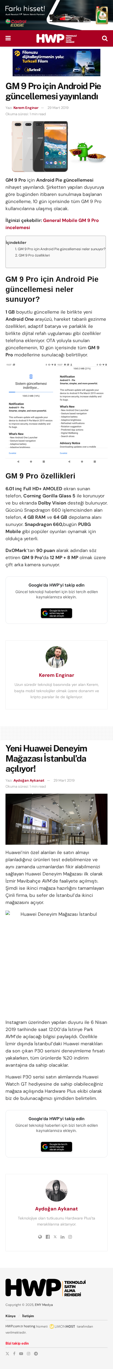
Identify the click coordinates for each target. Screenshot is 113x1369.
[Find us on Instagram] (28, 1354)
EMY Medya (44, 1305)
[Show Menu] (8, 38)
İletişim (28, 1316)
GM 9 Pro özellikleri (34, 255)
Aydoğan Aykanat (28, 780)
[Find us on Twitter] (7, 1354)
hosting (29, 1326)
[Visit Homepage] (56, 38)
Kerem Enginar (25, 107)
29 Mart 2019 (58, 107)
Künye (10, 1316)
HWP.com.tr (14, 1326)
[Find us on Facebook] (14, 1354)
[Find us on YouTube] (21, 1354)
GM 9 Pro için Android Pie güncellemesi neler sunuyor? (62, 249)
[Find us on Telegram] (36, 1354)
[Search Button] (105, 38)
